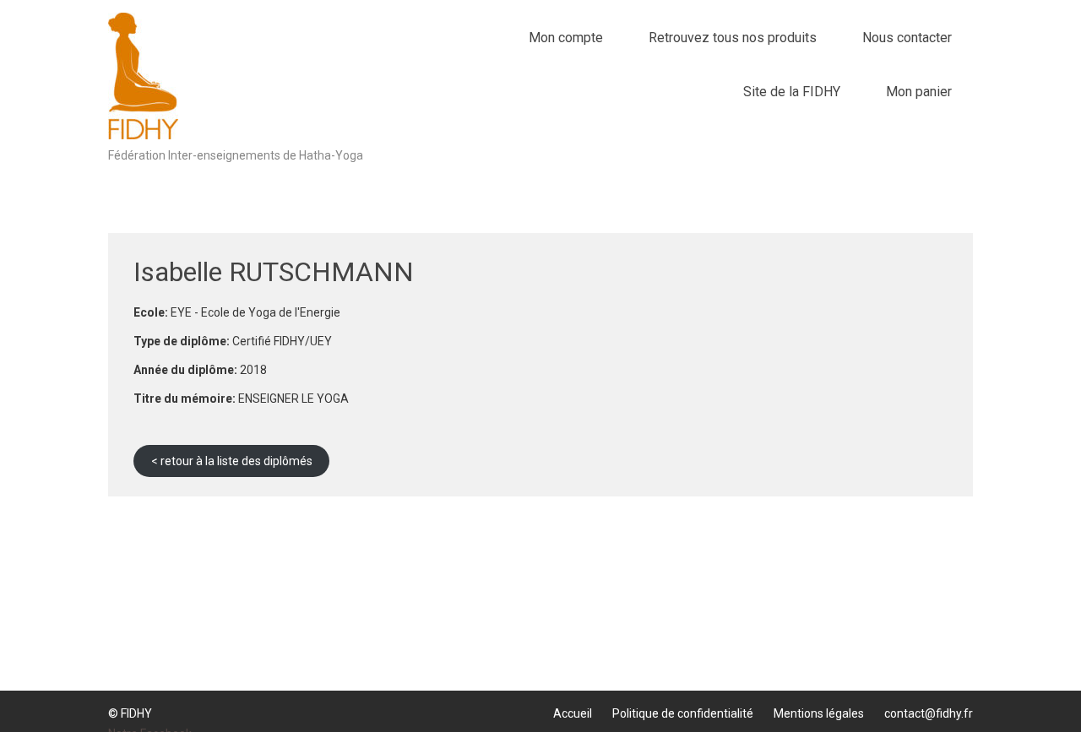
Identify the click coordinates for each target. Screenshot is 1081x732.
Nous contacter (907, 38)
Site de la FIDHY (791, 92)
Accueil (572, 713)
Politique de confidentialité (682, 713)
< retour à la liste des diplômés (231, 461)
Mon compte (566, 38)
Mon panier (919, 92)
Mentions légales (819, 713)
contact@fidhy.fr (928, 713)
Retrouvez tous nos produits (733, 38)
